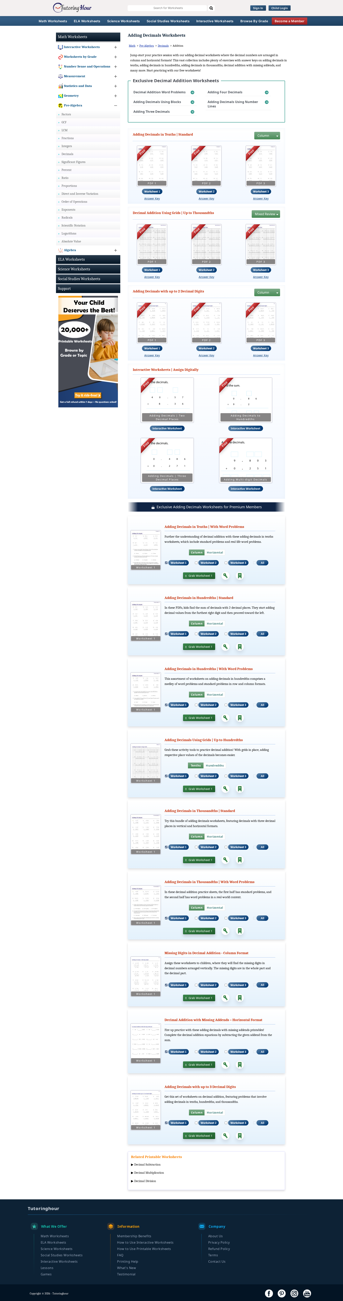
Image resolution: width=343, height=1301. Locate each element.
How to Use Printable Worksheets (144, 1249)
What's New (126, 1268)
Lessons (47, 1268)
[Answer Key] (225, 576)
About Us (215, 1236)
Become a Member (289, 21)
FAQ (120, 1255)
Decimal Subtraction (147, 1164)
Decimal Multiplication (149, 1173)
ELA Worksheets (87, 21)
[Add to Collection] (240, 576)
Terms (213, 1255)
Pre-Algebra (146, 45)
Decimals (163, 45)
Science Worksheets (123, 21)
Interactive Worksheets (215, 21)
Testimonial (126, 1274)
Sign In (258, 8)
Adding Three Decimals (151, 111)
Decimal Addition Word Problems (159, 92)
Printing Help (127, 1261)
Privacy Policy (219, 1242)
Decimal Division (145, 1181)
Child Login (279, 8)
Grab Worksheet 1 (200, 576)
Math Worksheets (53, 21)
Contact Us (217, 1261)
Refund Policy (219, 1249)
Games (46, 1274)
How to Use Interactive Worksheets (145, 1242)
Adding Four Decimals (225, 92)
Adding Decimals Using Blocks (157, 102)
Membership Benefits (134, 1236)
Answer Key (152, 198)
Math (132, 45)
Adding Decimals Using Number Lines (233, 104)
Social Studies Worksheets (168, 21)
